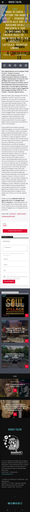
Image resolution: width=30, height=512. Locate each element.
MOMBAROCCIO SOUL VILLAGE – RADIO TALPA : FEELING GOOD (15, 305)
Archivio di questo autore (15, 231)
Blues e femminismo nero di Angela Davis (15, 385)
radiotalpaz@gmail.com (7, 474)
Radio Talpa (15, 2)
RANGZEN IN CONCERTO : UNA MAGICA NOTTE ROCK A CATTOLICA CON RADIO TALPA (15, 330)
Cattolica (13, 214)
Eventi (15, 9)
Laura (13, 55)
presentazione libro (8, 216)
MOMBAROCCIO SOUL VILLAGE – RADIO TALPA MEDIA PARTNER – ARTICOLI (15, 356)
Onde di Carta (21, 214)
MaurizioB (5, 314)
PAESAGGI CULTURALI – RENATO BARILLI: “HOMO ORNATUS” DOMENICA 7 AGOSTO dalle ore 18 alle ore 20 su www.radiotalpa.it (15, 407)
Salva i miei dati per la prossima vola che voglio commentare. (16, 277)
